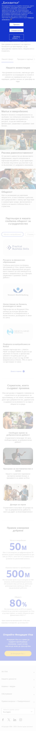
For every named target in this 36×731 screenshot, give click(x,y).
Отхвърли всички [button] (16, 30)
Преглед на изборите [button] (16, 37)
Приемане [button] (16, 24)
